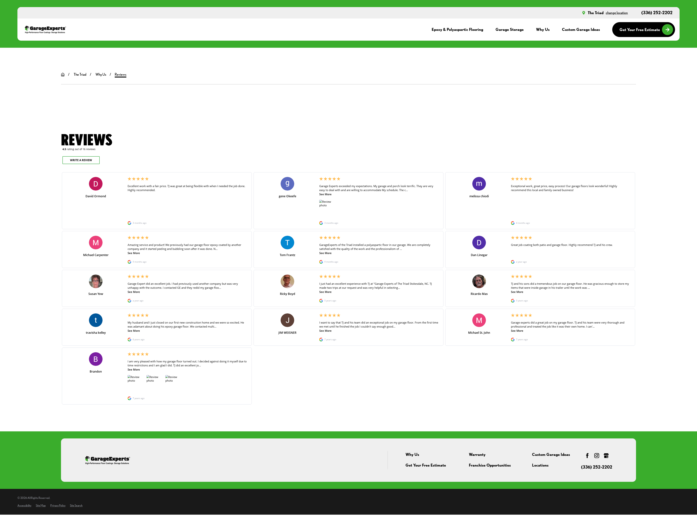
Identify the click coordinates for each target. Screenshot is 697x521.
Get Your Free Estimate (639, 29)
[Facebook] (587, 455)
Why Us (412, 454)
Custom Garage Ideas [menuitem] (581, 29)
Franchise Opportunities (490, 465)
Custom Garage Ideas (551, 454)
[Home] (45, 30)
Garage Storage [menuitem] (510, 29)
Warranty (477, 454)
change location (617, 13)
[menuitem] (24, 505)
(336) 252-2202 (656, 13)
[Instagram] (596, 455)
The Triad (596, 12)
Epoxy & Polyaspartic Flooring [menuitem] (457, 29)
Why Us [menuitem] (543, 29)
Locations (540, 465)
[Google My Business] (606, 455)
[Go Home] (63, 74)
